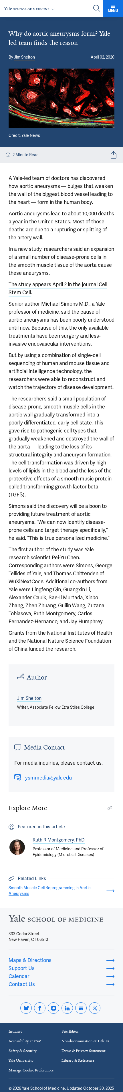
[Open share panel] (113, 155)
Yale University (21, 1060)
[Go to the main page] (30, 8)
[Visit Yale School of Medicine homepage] (56, 920)
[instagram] (53, 1008)
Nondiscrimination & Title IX (85, 1041)
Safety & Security (23, 1050)
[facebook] (39, 1008)
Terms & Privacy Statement (83, 1050)
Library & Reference (77, 1060)
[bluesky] (26, 1008)
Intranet (15, 1031)
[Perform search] (96, 9)
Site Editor (70, 1031)
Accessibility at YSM (25, 1041)
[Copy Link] (109, 808)
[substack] (81, 1008)
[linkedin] (67, 1008)
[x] (94, 1008)
